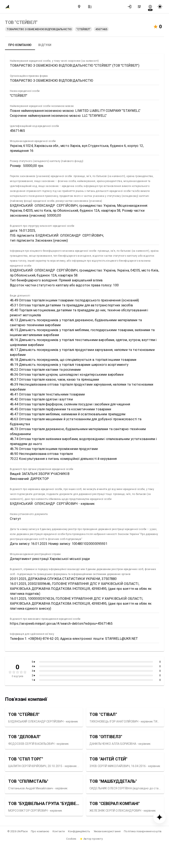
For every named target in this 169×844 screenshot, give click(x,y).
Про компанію (40, 831)
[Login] (131, 6)
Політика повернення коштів (143, 831)
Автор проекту (93, 838)
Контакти (59, 831)
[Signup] (140, 6)
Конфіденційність (79, 831)
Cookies (71, 838)
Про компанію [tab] (20, 45)
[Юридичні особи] (90, 6)
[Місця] (79, 6)
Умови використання (107, 831)
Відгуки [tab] (45, 45)
